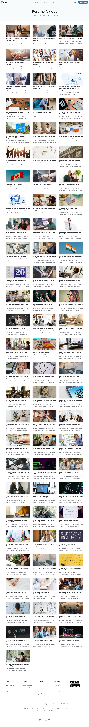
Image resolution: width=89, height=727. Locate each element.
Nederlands (31, 706)
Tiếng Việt (26, 708)
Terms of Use (41, 691)
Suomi (70, 706)
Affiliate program (58, 689)
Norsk (37, 706)
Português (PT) (57, 706)
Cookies (40, 695)
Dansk (30, 704)
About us (56, 685)
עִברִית (70, 708)
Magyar (25, 706)
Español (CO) (62, 704)
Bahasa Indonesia (22, 704)
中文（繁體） (51, 710)
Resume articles (26, 689)
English (41, 704)
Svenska (19, 708)
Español (55, 704)
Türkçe (32, 708)
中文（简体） (42, 710)
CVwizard (46, 724)
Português (48, 706)
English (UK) (48, 704)
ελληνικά (43, 708)
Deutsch (35, 704)
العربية (36, 710)
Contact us (41, 687)
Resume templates (27, 685)
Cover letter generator (12, 687)
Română (65, 706)
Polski (42, 706)
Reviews (56, 687)
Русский (57, 708)
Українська (64, 708)
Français (69, 704)
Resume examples (27, 687)
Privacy (40, 693)
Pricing (46, 2)
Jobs (7, 689)
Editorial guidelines (59, 691)
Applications (9, 691)
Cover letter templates (28, 691)
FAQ (53, 2)
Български (50, 708)
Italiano (19, 706)
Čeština (37, 708)
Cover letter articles (27, 693)
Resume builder (10, 685)
